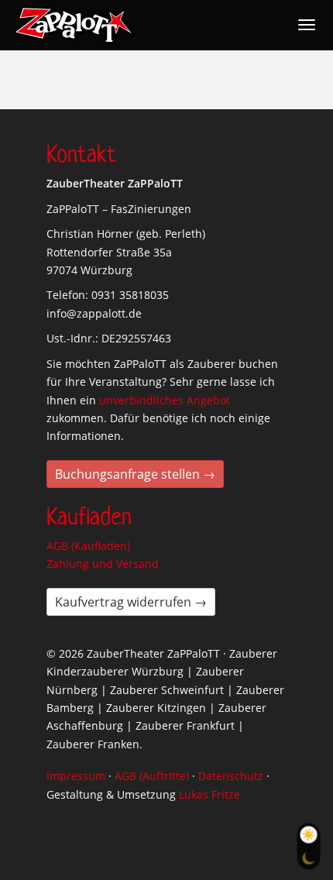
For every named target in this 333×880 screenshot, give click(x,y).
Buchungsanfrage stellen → (135, 474)
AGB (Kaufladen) (88, 545)
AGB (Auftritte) (152, 775)
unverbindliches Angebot (164, 400)
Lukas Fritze (209, 794)
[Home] (74, 25)
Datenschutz (230, 775)
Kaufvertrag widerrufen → (131, 601)
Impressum (75, 775)
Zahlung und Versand (102, 563)
